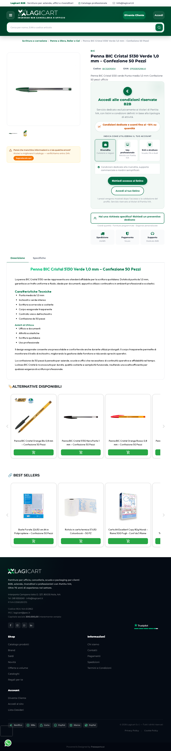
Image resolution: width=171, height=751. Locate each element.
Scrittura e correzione (34, 41)
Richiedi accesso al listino (127, 180)
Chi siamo (93, 644)
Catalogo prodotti (18, 644)
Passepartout (98, 746)
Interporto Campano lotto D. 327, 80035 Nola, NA (34, 594)
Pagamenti (94, 656)
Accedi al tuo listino (128, 190)
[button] (159, 27)
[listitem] (34, 426)
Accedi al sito (16, 703)
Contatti (92, 650)
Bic (93, 51)
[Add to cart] (34, 452)
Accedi (159, 15)
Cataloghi (13, 673)
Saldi (11, 656)
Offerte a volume (18, 667)
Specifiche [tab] (39, 258)
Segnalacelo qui (23, 158)
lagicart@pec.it (22, 612)
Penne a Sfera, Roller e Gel (65, 41)
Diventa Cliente (134, 15)
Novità (12, 662)
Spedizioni (94, 662)
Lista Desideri (16, 709)
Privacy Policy (132, 730)
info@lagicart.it (125, 3)
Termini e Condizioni (99, 667)
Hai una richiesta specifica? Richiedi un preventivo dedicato (129, 218)
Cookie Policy (151, 730)
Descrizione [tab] (18, 258)
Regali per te (15, 679)
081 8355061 (18, 598)
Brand (11, 650)
